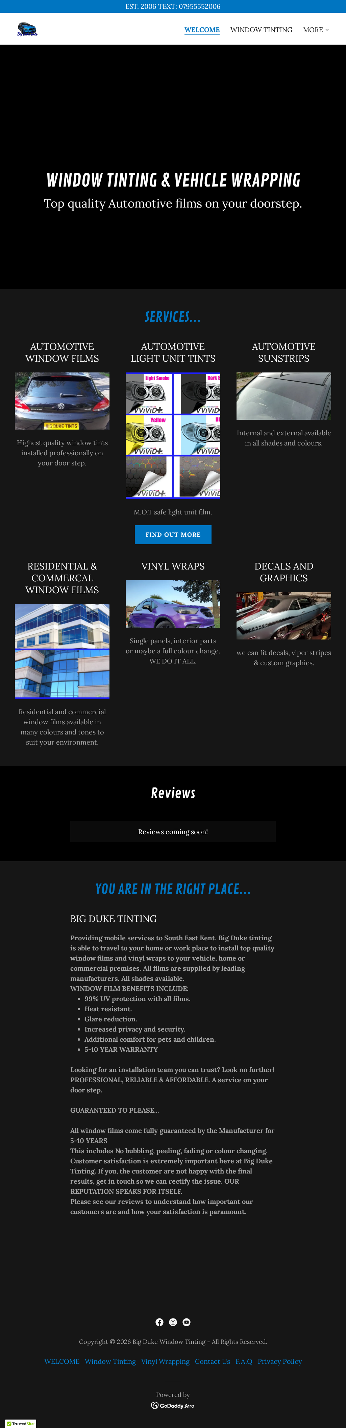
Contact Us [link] (212, 1361)
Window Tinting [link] (261, 29)
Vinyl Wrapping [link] (165, 1361)
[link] (27, 28)
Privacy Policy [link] (280, 1361)
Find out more (173, 534)
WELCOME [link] (202, 30)
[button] (316, 30)
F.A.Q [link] (244, 1361)
